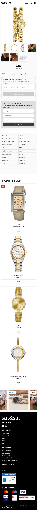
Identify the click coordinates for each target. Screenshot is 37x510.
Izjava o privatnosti (7, 458)
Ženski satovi (5, 433)
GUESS (18, 325)
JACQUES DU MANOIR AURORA (18, 376)
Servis (3, 468)
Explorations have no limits (16, 395)
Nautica (12, 393)
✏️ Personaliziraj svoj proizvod (13, 79)
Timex (33, 393)
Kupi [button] (18, 231)
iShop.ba (16, 508)
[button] (30, 2)
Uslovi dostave (6, 455)
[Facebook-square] (3, 426)
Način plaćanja (6, 453)
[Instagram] (6, 426)
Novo (3, 441)
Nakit (3, 438)
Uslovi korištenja (6, 451)
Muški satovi (5, 436)
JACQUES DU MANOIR (18, 275)
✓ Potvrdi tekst (18, 94)
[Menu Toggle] (26, 3)
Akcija (3, 443)
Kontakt (4, 470)
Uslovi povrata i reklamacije (9, 460)
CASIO (18, 224)
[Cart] (34, 3)
